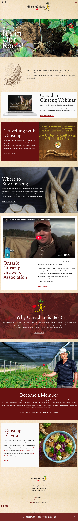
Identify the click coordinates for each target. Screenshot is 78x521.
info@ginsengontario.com (41, 502)
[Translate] (4, 2)
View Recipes (9, 460)
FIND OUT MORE (9, 153)
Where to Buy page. (29, 148)
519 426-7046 (40, 498)
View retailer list (9, 201)
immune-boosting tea (27, 451)
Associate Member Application (46, 412)
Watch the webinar (47, 115)
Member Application (27, 412)
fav (30, 448)
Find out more (43, 286)
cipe (6, 451)
